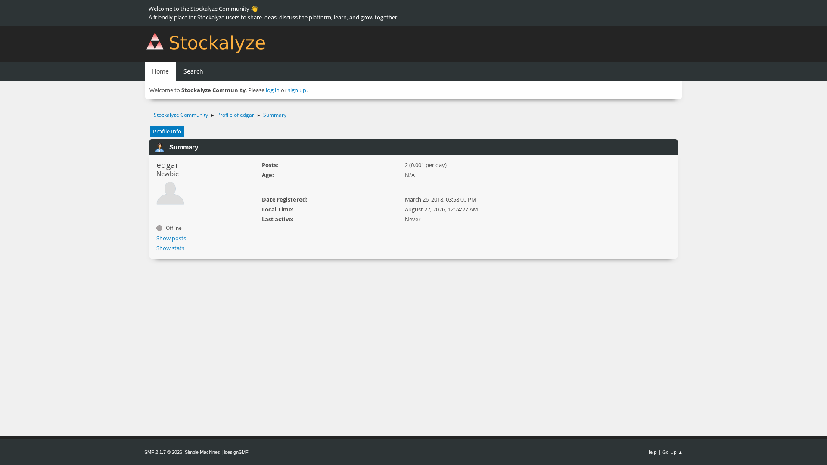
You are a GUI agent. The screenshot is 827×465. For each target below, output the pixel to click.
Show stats (170, 248)
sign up (297, 90)
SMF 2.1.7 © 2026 (163, 452)
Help (652, 452)
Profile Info (167, 131)
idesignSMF (236, 452)
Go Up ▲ (672, 452)
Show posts (171, 238)
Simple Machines (202, 452)
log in (273, 90)
